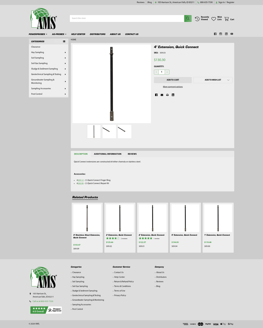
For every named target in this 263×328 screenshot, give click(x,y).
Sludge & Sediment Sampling (44, 69)
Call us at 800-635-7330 (43, 301)
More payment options (173, 87)
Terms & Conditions (122, 286)
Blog (150, 2)
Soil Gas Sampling (39, 63)
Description (81, 154)
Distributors (97, 34)
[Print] (167, 94)
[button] (213, 80)
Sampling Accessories (41, 89)
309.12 (81, 180)
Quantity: (159, 67)
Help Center (78, 34)
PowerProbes (37, 34)
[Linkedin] (226, 34)
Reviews (140, 2)
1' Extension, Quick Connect (217, 234)
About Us (115, 34)
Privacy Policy (120, 296)
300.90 (81, 183)
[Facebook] (215, 34)
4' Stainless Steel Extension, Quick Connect (86, 236)
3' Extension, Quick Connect (119, 234)
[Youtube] (232, 34)
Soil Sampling (37, 58)
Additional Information (107, 154)
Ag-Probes (58, 34)
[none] (111, 84)
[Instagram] (220, 34)
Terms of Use (119, 291)
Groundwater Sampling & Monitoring (42, 81)
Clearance (35, 47)
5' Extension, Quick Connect (184, 234)
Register (230, 2)
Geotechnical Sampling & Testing (46, 74)
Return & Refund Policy (124, 282)
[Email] (162, 94)
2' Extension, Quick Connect (151, 234)
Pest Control (36, 94)
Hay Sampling (37, 52)
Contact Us (131, 34)
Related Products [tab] (85, 197)
